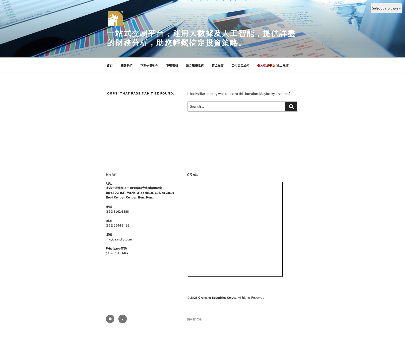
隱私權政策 (194, 319)
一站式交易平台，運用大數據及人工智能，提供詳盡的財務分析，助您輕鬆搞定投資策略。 (201, 37)
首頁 (110, 65)
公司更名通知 (240, 65)
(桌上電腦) (273, 65)
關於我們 (126, 65)
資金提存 (218, 65)
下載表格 (172, 65)
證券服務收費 (195, 65)
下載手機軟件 (149, 65)
